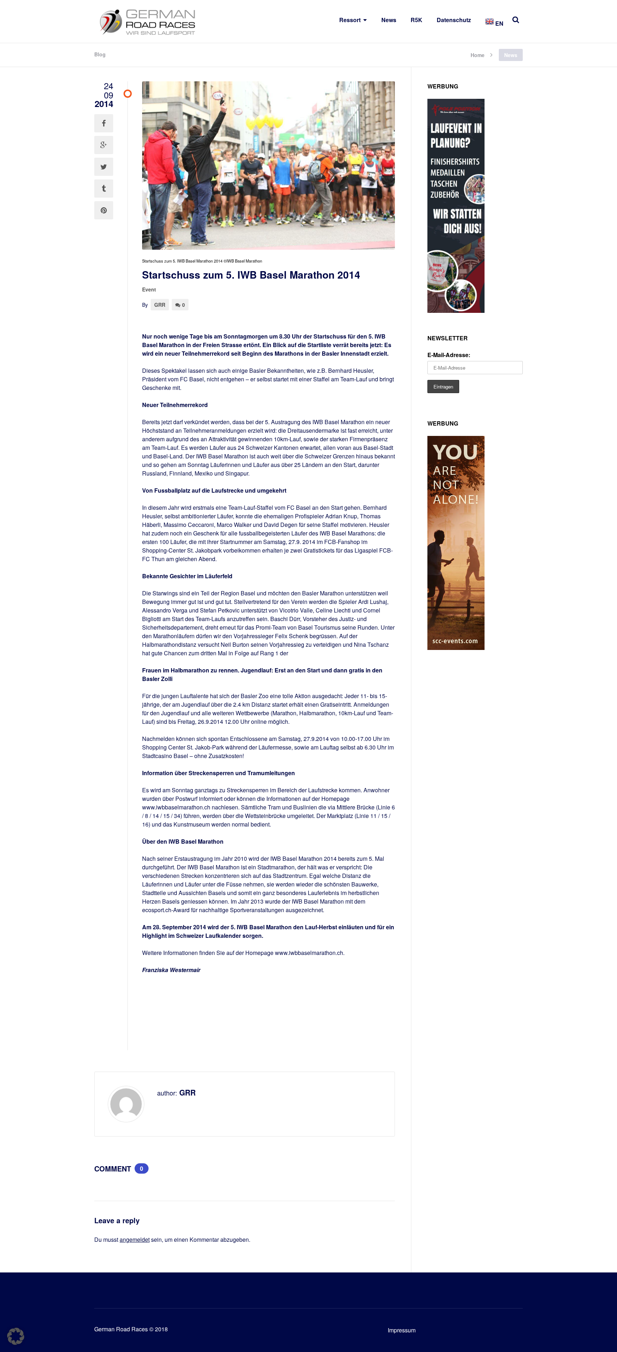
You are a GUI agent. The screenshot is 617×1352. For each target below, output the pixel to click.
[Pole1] (456, 310)
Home (478, 54)
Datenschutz (454, 20)
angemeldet (135, 1239)
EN (498, 23)
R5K (416, 20)
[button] (15, 1336)
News (388, 20)
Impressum (402, 1330)
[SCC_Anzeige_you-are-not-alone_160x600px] (456, 648)
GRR (159, 304)
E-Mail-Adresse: (448, 355)
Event (149, 289)
